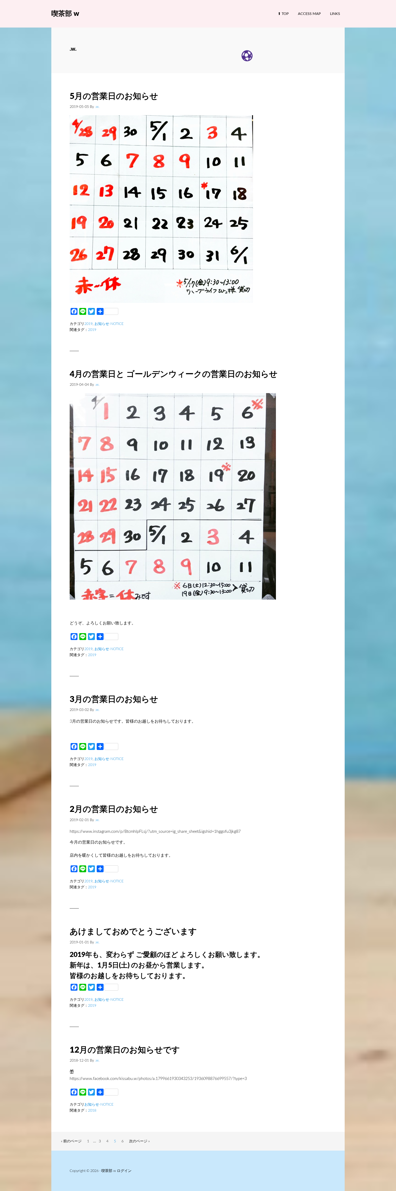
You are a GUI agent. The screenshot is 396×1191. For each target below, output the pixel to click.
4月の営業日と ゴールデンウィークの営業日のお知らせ (174, 374)
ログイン (124, 1171)
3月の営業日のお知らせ (114, 699)
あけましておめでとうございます (133, 932)
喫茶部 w (65, 13)
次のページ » (139, 1142)
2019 (88, 324)
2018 (92, 1110)
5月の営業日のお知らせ (114, 96)
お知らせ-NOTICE (109, 324)
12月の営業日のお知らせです (125, 1050)
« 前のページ (71, 1142)
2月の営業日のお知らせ (114, 809)
